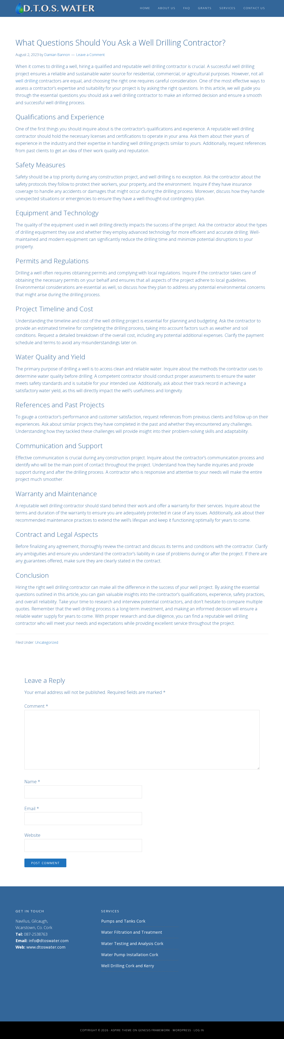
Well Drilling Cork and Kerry (127, 965)
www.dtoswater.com (45, 947)
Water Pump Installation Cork (129, 954)
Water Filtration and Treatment (131, 932)
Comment (36, 706)
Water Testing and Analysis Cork (132, 943)
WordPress (182, 1030)
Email (31, 808)
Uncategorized (46, 642)
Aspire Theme (121, 1030)
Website (32, 835)
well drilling (27, 81)
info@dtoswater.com (49, 940)
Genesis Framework (154, 1030)
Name (32, 782)
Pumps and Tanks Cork (123, 921)
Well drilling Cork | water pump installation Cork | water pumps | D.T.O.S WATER (55, 8)
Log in (199, 1030)
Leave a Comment (90, 54)
